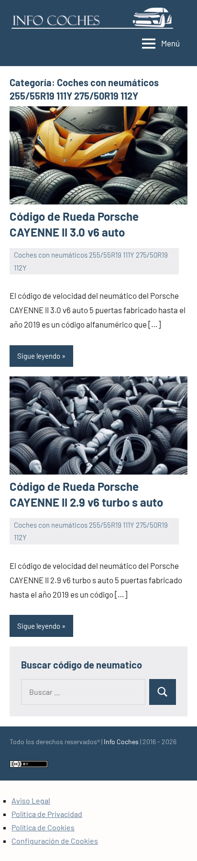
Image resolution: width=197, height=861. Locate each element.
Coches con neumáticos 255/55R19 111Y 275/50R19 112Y (91, 261)
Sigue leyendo (38, 355)
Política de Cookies (43, 827)
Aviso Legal (30, 800)
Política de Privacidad (46, 813)
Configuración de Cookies (54, 840)
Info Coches (121, 741)
